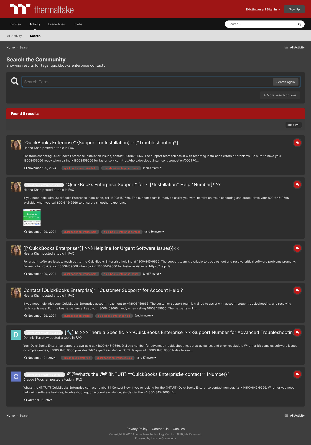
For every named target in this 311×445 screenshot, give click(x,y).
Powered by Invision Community (155, 438)
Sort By (293, 125)
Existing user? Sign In (262, 9)
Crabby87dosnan (36, 379)
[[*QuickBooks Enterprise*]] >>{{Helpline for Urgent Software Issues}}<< (101, 248)
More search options (281, 95)
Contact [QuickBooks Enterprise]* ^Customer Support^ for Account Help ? (103, 290)
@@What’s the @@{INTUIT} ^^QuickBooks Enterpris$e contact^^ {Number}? (148, 374)
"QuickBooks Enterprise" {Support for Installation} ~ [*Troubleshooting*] (100, 142)
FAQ (71, 148)
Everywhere (280, 24)
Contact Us (160, 429)
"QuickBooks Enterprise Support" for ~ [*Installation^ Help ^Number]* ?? (143, 184)
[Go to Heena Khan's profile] (16, 145)
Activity (34, 24)
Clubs (78, 24)
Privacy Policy (137, 429)
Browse (15, 24)
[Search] (300, 24)
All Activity (14, 36)
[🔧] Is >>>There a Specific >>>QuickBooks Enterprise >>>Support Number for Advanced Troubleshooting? (181, 332)
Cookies (179, 429)
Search (35, 36)
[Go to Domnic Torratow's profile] (16, 335)
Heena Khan (32, 148)
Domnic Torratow (36, 337)
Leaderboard (57, 24)
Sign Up (294, 9)
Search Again (285, 82)
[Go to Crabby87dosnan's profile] (16, 377)
